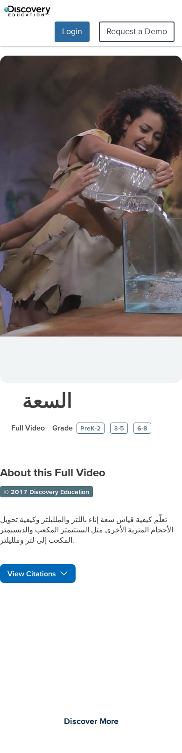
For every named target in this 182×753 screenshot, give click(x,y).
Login (72, 31)
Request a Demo (136, 31)
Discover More (91, 721)
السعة (47, 400)
